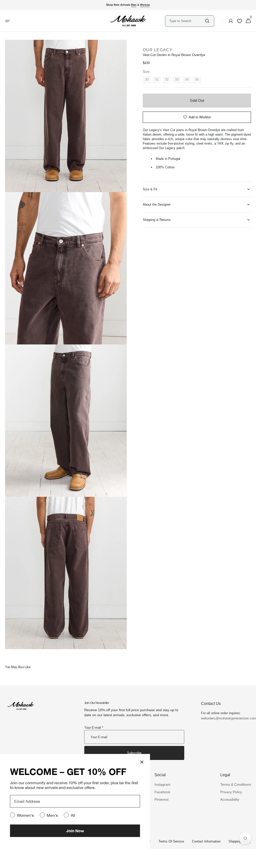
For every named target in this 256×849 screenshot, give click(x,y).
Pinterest (161, 799)
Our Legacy (157, 50)
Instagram (162, 784)
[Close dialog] (142, 762)
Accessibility (229, 799)
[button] (229, 21)
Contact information (206, 841)
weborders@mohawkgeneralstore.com (226, 718)
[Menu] (7, 21)
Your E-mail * (93, 727)
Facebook (162, 792)
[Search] (207, 21)
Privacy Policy (231, 792)
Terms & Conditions (235, 784)
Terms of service (171, 841)
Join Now (75, 830)
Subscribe (134, 753)
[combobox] (186, 21)
